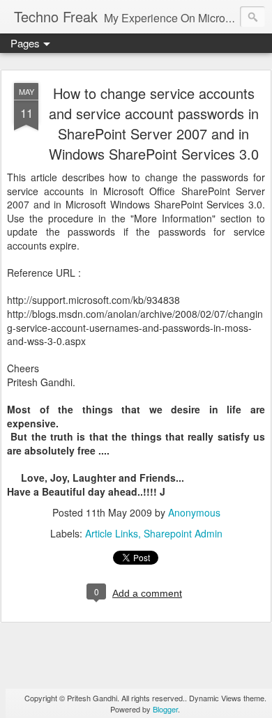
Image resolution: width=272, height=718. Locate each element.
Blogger (165, 709)
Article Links (111, 533)
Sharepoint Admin (183, 533)
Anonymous (194, 512)
